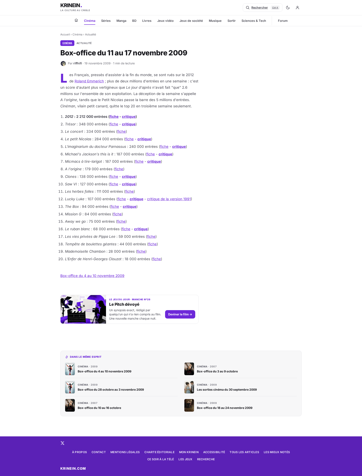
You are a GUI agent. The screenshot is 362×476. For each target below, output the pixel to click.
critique (129, 116)
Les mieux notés (277, 452)
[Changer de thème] (288, 7)
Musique (215, 20)
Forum (283, 20)
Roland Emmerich (89, 81)
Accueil (65, 34)
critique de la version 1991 (169, 199)
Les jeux (185, 459)
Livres (146, 20)
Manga (121, 20)
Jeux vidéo (165, 20)
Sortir (232, 20)
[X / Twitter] (62, 443)
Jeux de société (191, 20)
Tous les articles (244, 452)
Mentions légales (125, 452)
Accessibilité (214, 452)
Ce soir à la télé (160, 459)
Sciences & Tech (254, 20)
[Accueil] (76, 20)
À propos (79, 452)
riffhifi (77, 63)
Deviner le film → (180, 314)
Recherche (206, 459)
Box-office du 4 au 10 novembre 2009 (92, 276)
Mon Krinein (189, 452)
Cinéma (89, 20)
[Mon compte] (297, 7)
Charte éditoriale (159, 452)
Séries (106, 20)
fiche (114, 116)
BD (134, 20)
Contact (99, 452)
